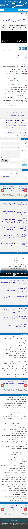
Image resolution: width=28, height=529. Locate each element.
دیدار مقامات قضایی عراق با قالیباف (9, 318)
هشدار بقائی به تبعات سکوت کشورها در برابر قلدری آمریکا (15, 477)
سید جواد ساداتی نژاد (15, 115)
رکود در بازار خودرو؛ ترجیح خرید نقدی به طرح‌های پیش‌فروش (21, 195)
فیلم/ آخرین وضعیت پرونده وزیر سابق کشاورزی (14, 21)
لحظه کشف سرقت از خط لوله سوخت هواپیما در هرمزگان (15, 363)
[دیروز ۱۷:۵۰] (21, 229)
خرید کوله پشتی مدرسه (21, 135)
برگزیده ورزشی (24, 277)
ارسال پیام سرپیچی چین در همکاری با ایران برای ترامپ (15, 446)
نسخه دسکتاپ (14, 520)
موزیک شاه (17, 120)
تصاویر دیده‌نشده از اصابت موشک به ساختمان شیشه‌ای (15, 336)
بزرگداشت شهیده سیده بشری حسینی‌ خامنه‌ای (17, 365)
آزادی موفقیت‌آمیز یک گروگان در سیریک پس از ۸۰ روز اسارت (14, 361)
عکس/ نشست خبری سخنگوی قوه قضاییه (18, 87)
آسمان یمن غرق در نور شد (21, 401)
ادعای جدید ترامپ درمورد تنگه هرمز (19, 494)
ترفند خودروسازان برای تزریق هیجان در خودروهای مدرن (8, 194)
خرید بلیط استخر (14, 130)
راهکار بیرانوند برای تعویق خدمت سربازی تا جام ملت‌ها (8, 289)
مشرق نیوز (16, 4)
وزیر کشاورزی (23, 115)
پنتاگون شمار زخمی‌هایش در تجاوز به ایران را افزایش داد (15, 456)
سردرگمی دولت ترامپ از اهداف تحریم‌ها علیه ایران (16, 399)
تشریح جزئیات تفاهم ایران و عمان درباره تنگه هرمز (16, 407)
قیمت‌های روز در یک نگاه (22, 252)
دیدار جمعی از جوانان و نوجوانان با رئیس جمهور (8, 326)
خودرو (26, 184)
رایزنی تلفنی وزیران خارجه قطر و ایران (19, 437)
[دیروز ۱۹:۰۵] (21, 311)
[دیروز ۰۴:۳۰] (7, 189)
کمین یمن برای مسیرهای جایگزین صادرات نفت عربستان (15, 403)
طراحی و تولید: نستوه (14, 527)
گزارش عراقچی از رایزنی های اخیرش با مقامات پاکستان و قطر (14, 414)
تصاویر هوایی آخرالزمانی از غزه (20, 357)
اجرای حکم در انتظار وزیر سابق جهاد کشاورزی (17, 69)
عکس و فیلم (22, 10)
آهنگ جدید (6, 128)
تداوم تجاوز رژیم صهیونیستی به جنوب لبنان (18, 433)
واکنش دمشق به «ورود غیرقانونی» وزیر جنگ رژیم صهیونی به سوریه (15, 371)
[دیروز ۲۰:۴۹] (21, 213)
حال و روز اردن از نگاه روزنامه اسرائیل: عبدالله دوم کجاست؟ (14, 411)
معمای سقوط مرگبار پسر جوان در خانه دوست (21, 389)
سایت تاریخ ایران (8, 120)
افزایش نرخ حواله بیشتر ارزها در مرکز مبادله (17, 266)
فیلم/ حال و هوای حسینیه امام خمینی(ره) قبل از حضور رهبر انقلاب (15, 97)
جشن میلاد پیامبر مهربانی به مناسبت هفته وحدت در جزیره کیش (9, 310)
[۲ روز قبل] (7, 508)
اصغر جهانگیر (22, 113)
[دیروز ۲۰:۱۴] (21, 221)
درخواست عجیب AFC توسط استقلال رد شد (17, 351)
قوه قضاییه (7, 113)
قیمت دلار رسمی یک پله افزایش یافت (19, 261)
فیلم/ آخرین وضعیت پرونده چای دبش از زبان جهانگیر (15, 105)
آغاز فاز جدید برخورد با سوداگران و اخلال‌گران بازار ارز (8, 228)
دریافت (23, 44)
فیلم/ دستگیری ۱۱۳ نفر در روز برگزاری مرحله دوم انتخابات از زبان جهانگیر (14, 67)
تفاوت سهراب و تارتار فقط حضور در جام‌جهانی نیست (16, 488)
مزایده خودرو (23, 130)
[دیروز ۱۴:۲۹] (21, 246)
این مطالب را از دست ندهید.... (20, 200)
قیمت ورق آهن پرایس (21, 132)
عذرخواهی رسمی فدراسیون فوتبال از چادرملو (17, 367)
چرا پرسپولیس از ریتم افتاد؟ (20, 492)
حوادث (25, 379)
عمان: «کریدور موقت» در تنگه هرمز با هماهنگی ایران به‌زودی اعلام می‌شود (14, 460)
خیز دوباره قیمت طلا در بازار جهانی (19, 262)
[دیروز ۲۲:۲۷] (21, 283)
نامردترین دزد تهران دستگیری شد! (19, 342)
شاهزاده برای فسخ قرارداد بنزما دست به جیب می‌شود (16, 427)
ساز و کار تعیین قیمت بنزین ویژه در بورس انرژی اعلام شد (15, 475)
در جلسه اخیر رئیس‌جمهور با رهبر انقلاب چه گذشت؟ (16, 498)
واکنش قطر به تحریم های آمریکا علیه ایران (18, 347)
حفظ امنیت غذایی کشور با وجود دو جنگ (18, 450)
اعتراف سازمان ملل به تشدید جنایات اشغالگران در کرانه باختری (14, 416)
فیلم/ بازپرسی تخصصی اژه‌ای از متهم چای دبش (17, 91)
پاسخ (4, 176)
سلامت (25, 503)
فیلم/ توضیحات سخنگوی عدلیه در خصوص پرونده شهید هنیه (14, 93)
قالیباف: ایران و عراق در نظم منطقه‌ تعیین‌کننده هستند (15, 463)
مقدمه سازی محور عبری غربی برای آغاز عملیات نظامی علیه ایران (14, 369)
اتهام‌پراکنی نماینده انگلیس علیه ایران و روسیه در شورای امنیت (14, 424)
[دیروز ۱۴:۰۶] (21, 299)
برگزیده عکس (24, 306)
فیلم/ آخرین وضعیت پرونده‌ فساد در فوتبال (17, 104)
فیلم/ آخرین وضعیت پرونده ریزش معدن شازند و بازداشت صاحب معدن (15, 84)
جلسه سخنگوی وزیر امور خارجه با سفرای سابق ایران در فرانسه (14, 479)
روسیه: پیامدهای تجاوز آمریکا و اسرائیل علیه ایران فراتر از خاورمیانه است (15, 419)
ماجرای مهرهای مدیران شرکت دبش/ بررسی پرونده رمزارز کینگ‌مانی (15, 74)
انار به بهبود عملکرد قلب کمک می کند (20, 513)
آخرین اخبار (24, 395)
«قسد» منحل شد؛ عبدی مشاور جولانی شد (18, 425)
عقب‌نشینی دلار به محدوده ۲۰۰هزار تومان (18, 255)
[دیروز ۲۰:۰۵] (14, 274)
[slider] (5, 41)
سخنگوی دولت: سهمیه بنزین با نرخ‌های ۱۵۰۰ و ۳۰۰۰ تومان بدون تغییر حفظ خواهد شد (8, 221)
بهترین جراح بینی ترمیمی (10, 125)
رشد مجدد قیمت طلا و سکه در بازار (19, 264)
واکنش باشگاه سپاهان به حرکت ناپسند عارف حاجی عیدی (15, 496)
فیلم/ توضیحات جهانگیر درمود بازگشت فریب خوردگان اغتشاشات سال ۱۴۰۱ (16, 81)
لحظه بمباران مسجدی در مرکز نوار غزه (19, 431)
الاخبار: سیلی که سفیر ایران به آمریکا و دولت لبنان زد (16, 349)
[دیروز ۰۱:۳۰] (20, 508)
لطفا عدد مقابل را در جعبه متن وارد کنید (19, 160)
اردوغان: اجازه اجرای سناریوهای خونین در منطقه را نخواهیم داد (14, 435)
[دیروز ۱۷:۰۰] (21, 327)
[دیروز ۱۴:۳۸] (20, 189)
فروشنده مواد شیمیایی (9, 132)
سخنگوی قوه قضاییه (15, 113)
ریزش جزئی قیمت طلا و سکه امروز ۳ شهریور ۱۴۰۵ (8, 244)
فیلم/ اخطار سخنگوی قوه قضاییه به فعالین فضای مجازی (15, 79)
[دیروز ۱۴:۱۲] (21, 291)
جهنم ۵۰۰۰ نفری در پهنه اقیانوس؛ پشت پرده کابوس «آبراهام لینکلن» (14, 482)
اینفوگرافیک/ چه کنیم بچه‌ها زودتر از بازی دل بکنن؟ (8, 513)
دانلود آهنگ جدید (22, 125)
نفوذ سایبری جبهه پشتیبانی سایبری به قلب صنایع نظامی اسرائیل (14, 441)
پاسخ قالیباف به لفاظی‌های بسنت (19, 412)
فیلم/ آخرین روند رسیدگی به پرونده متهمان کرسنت (16, 71)
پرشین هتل (14, 128)
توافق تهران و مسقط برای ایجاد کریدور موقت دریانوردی (15, 486)
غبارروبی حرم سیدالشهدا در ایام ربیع (19, 448)
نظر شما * (24, 150)
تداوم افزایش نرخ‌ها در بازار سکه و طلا (18, 259)
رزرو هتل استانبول (8, 123)
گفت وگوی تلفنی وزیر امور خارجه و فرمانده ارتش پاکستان (15, 429)
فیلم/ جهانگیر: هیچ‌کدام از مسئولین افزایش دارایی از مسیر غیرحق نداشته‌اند (15, 101)
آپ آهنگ (24, 120)
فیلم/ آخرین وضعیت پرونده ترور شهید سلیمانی (16, 77)
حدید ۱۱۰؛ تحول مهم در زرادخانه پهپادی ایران (16, 273)
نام (26, 143)
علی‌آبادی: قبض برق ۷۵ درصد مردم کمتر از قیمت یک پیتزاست (8, 204)
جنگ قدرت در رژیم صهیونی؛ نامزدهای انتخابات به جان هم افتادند (13, 458)
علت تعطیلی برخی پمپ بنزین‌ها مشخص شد (17, 355)
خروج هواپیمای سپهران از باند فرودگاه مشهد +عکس (9, 212)
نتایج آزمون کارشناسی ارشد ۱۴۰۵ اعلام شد (17, 468)
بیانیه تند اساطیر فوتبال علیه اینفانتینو (19, 359)
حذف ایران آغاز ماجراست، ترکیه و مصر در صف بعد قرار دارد (14, 346)
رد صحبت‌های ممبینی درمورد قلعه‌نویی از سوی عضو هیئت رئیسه (8, 281)
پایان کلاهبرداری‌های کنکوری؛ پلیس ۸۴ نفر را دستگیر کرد (9, 236)
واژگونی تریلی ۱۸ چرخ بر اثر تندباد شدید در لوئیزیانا (16, 374)
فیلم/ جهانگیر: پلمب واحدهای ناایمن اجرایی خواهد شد (15, 89)
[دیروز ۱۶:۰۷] (21, 238)
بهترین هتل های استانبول (20, 123)
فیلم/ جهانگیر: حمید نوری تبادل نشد (19, 95)
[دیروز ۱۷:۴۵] (21, 319)
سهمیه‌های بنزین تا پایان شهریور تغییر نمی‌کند (17, 454)
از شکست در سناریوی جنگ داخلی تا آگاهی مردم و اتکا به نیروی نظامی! (14, 443)
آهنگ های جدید (22, 128)
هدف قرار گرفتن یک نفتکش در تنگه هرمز (18, 376)
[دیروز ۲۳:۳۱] (21, 205)
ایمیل (25, 147)
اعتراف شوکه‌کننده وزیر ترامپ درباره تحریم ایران (17, 344)
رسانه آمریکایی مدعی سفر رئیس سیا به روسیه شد (16, 500)
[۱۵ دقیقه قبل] (20, 384)
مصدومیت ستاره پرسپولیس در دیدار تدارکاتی (17, 439)
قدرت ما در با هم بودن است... (20, 409)
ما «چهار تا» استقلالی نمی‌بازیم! (8, 297)
